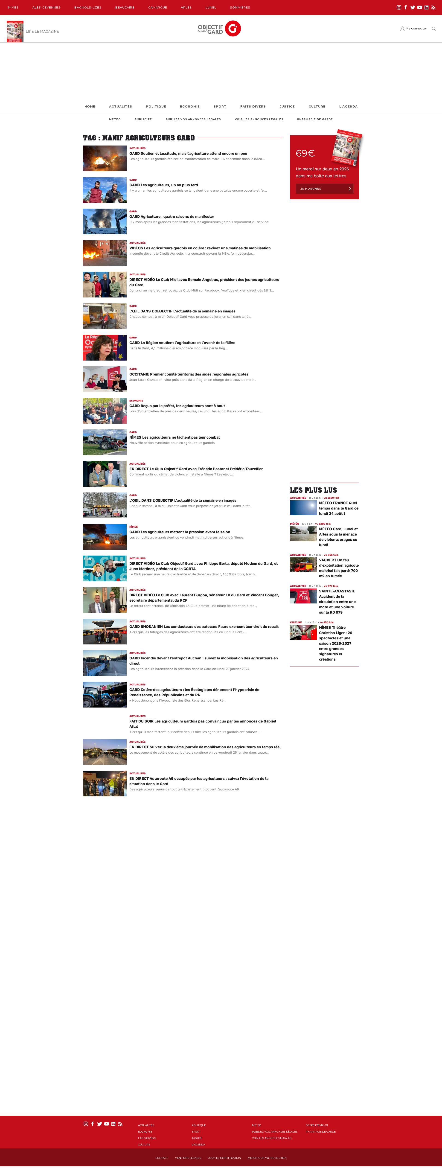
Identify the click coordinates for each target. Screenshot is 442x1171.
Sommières (240, 7)
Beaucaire (124, 7)
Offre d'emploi (317, 1125)
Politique (156, 106)
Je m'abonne (310, 188)
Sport (220, 106)
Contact (162, 1157)
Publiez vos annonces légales (193, 119)
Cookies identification (224, 1157)
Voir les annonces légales (259, 119)
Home (89, 106)
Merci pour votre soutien (267, 1157)
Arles (186, 7)
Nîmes (13, 7)
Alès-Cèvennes (46, 7)
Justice (287, 106)
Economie (190, 106)
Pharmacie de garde (315, 119)
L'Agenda (348, 106)
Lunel (211, 7)
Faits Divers (253, 106)
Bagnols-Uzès (88, 7)
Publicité (143, 119)
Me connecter (416, 28)
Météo (115, 119)
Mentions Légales (188, 1157)
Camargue (157, 7)
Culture (317, 106)
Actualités (120, 106)
